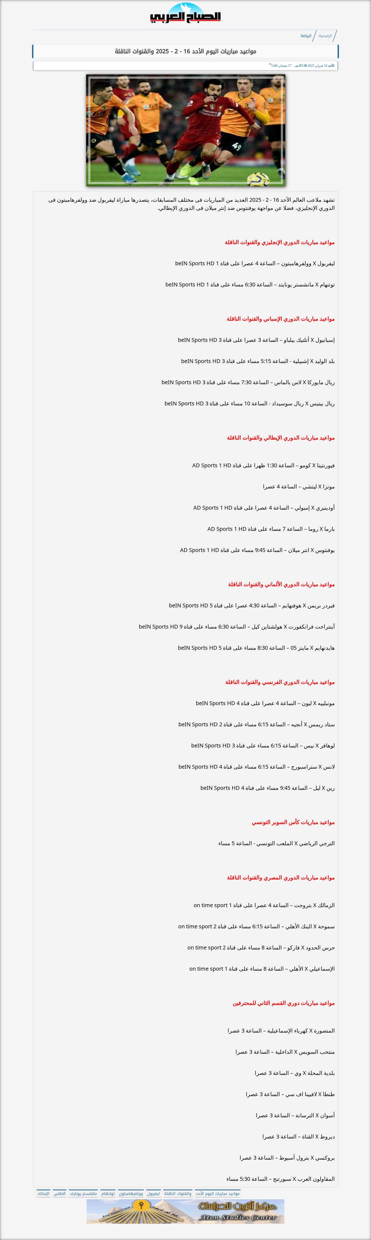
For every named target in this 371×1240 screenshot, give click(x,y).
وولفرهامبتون (131, 1193)
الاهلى (59, 1193)
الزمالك (43, 1193)
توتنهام (108, 1193)
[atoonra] (185, 1211)
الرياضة (306, 36)
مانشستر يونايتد (83, 1193)
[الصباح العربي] (185, 24)
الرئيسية (325, 36)
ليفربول (153, 1193)
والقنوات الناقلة (177, 1193)
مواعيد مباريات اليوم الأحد (218, 1193)
